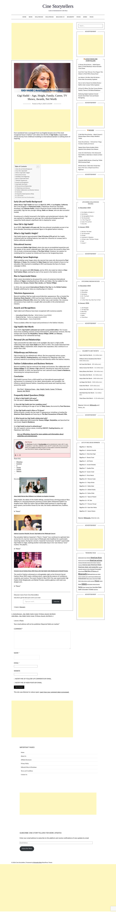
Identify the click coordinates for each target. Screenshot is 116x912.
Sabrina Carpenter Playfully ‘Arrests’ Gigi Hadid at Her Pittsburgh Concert (34, 533)
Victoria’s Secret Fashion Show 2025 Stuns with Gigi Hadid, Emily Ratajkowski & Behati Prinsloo (41, 571)
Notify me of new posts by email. (28, 683)
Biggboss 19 (95, 571)
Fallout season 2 (90, 578)
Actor (85, 557)
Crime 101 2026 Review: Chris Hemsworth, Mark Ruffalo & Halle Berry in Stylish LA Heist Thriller (90, 154)
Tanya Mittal (95, 587)
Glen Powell (95, 578)
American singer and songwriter (88, 567)
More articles (20, 195)
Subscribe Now (27, 848)
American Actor (96, 557)
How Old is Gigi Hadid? (21, 171)
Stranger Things (89, 587)
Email (16, 663)
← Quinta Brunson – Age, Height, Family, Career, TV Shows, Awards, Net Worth (33, 614)
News (30, 17)
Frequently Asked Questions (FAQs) (25, 193)
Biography (70, 17)
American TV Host (86, 569)
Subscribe (56, 601)
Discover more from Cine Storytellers (25, 197)
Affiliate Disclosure (26, 759)
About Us (23, 756)
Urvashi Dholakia (91, 464)
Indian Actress (84, 581)
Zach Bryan (96, 589)
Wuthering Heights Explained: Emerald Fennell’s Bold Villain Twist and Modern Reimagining (88, 95)
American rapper (86, 564)
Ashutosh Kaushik (91, 450)
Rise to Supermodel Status (22, 178)
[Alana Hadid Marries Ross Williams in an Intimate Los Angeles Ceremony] (33, 492)
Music (92, 17)
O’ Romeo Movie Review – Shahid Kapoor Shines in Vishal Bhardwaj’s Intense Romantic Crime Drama (89, 66)
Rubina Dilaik (91, 493)
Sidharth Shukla (91, 489)
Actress (88, 557)
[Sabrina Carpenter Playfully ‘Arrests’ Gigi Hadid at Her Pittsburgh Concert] (28, 530)
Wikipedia (93, 405)
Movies (91, 130)
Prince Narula (90, 475)
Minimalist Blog (37, 862)
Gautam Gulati (90, 471)
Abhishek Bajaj (81, 557)
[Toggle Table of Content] (37, 166)
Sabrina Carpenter (96, 584)
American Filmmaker (82, 562)
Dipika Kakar (91, 486)
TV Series (90, 589)
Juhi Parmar (90, 461)
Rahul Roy (89, 446)
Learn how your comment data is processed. (54, 692)
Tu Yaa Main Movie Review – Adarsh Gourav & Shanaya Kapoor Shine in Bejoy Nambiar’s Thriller (90, 136)
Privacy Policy (25, 763)
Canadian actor (84, 576)
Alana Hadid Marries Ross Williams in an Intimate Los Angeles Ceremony (34, 496)
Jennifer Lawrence (90, 581)
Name (16, 653)
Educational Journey (21, 174)
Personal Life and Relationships (24, 186)
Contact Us (24, 774)
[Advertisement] (42, 41)
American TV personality (95, 569)
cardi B (89, 576)
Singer (84, 587)
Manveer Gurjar (92, 479)
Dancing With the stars (96, 576)
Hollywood (39, 17)
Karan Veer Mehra (92, 507)
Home (24, 17)
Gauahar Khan (90, 468)
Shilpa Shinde (91, 482)
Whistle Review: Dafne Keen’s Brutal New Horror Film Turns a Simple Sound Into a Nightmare (89, 167)
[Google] (15, 455)
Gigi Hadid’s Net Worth (21, 184)
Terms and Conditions (27, 771)
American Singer (96, 564)
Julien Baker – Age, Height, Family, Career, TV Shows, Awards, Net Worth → (32, 616)
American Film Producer (91, 562)
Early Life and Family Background (24, 169)
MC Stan (90, 500)
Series (85, 17)
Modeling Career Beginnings (22, 176)
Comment (18, 629)
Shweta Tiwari (90, 457)
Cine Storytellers (58, 6)
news (84, 584)
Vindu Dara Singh (91, 454)
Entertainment (82, 578)
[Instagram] (20, 455)
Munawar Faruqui (92, 504)
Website (17, 671)
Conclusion (19, 192)
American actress (96, 560)
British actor (95, 574)
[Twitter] (17, 455)
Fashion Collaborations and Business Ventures (28, 190)
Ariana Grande (81, 571)
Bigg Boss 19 (60, 17)
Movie (79, 17)
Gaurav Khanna (91, 511)
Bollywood (50, 17)
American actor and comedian (83, 560)
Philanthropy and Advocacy (23, 188)
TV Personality (85, 589)
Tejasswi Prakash (92, 496)
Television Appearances (21, 180)
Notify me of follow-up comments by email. (33, 679)
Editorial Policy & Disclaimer (29, 767)
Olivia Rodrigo (90, 584)
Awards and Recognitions (22, 182)
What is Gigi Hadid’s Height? (23, 172)
